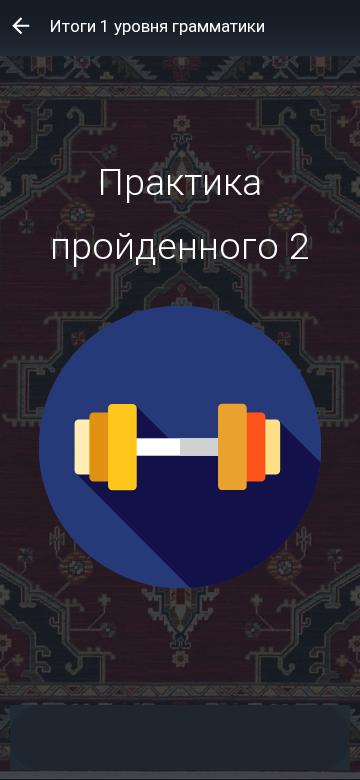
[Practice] (164, 738)
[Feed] (101, 738)
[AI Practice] (228, 738)
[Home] (38, 738)
